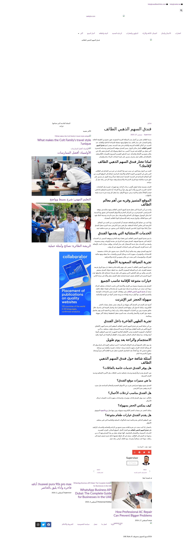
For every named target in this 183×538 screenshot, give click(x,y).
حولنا (112, 524)
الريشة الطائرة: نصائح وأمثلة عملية (69, 245)
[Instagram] (38, 524)
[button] (181, 10)
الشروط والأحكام (67, 524)
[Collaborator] (75, 314)
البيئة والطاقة (103, 33)
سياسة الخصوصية (83, 524)
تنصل (95, 524)
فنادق (149, 123)
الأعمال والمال (166, 33)
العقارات (178, 33)
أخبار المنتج (91, 33)
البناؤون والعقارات (132, 33)
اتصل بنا (104, 524)
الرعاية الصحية (117, 33)
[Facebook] (48, 524)
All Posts (132, 463)
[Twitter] (43, 524)
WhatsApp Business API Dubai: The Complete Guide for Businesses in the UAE (93, 493)
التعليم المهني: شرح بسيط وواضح (70, 199)
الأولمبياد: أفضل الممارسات (74, 152)
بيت (120, 524)
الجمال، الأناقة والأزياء (149, 33)
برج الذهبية (104, 410)
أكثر (81, 33)
